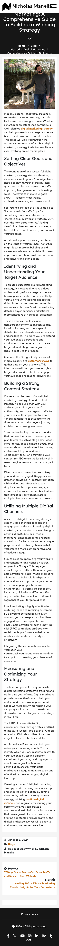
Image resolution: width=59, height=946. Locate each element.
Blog (34, 45)
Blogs (11, 844)
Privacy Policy (29, 914)
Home (21, 45)
